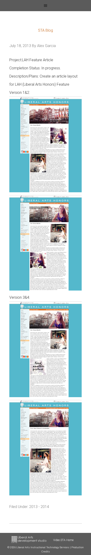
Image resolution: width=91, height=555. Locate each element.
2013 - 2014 (39, 506)
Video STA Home (63, 540)
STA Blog (45, 30)
